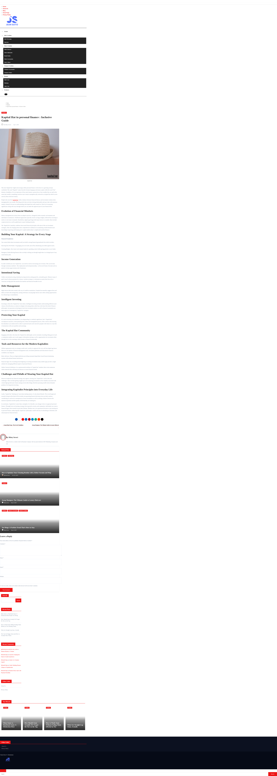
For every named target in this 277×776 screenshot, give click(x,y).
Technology (10, 455)
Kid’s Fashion (8, 35)
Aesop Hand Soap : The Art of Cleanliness (13, 425)
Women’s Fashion (9, 66)
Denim (6, 31)
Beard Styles (7, 56)
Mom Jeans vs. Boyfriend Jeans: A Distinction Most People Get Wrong (9, 726)
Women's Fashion (23, 510)
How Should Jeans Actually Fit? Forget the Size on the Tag (31, 725)
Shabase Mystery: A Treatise (7, 651)
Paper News (3, 754)
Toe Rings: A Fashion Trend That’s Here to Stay (18, 527)
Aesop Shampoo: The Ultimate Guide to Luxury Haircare (21, 500)
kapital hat (15, 200)
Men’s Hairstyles (8, 52)
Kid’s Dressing (7, 39)
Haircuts (6, 42)
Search (5, 595)
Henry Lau (6, 502)
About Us (5, 8)
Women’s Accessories (9, 69)
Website (2, 576)
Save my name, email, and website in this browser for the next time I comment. (20, 585)
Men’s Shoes (7, 62)
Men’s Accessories (8, 59)
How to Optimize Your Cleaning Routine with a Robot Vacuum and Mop (26, 473)
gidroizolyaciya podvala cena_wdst (9, 649)
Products (6, 90)
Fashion (5, 707)
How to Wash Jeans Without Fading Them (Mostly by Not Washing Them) (53, 726)
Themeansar (10, 754)
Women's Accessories (12, 510)
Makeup (6, 83)
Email (2, 567)
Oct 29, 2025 (15, 475)
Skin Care (6, 86)
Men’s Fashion (8, 46)
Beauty (6, 76)
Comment (2, 544)
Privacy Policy (4, 689)
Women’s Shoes (8, 72)
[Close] (3, 770)
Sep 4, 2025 (14, 502)
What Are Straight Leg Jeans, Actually (10, 630)
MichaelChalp (4, 654)
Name (2, 558)
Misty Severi (8, 124)
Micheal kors (7, 475)
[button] (8, 94)
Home (4, 6)
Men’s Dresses (7, 49)
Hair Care (6, 79)
